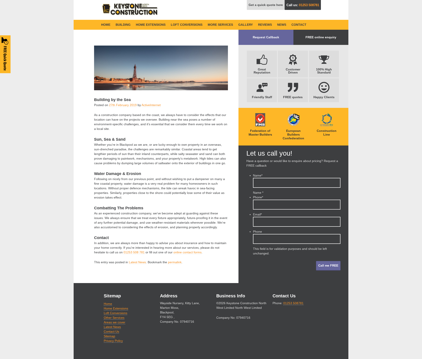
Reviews (265, 24)
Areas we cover (114, 322)
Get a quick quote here (266, 5)
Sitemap (109, 336)
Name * (258, 192)
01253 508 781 (134, 252)
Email (257, 214)
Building (123, 24)
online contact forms (187, 252)
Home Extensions (151, 24)
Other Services (114, 317)
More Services (220, 24)
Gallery (245, 24)
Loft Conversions (186, 24)
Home (105, 24)
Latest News (137, 262)
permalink (175, 262)
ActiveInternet (151, 105)
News (281, 24)
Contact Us (111, 331)
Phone (258, 197)
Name (257, 175)
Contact (298, 24)
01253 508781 (309, 5)
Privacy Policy (113, 340)
